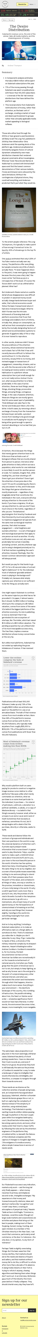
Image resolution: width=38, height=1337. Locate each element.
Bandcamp (6, 1095)
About (4, 1317)
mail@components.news (28, 1320)
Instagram (5, 1329)
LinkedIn (4, 1333)
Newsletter (22, 4)
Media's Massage (8, 20)
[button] (32, 4)
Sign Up (32, 1310)
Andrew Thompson (15, 65)
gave (4, 1279)
